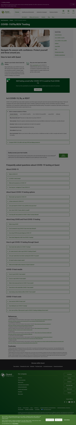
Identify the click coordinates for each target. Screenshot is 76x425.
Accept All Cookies (49, 419)
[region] (38, 420)
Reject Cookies (58, 419)
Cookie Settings (67, 419)
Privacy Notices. (15, 423)
